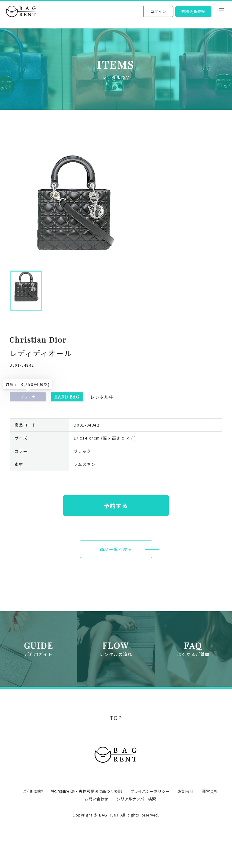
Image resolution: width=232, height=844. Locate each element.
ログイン (158, 11)
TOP (116, 718)
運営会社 (210, 791)
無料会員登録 (193, 11)
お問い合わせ (96, 799)
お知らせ (186, 791)
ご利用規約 (33, 791)
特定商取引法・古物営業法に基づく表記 (86, 791)
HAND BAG (66, 397)
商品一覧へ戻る (116, 549)
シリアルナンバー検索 (136, 799)
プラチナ (28, 396)
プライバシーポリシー (149, 791)
